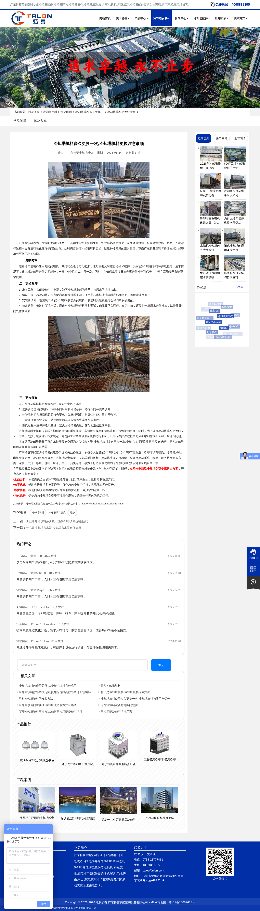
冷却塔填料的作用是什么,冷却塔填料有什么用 (48, 685)
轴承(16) (210, 310)
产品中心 (140, 18)
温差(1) (232, 315)
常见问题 (66, 111)
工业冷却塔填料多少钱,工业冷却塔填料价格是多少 (58, 521)
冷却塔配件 (201, 18)
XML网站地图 (157, 902)
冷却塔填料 (26, 243)
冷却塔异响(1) (202, 318)
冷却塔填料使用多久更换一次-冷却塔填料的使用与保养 (135, 698)
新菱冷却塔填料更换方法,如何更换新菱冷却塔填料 (50, 711)
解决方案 (40, 121)
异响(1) (238, 323)
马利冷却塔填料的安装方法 (36, 698)
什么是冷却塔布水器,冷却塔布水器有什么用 (53, 527)
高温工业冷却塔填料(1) (228, 304)
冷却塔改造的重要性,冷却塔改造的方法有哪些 (48, 705)
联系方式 (239, 18)
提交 (161, 665)
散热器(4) (223, 307)
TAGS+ (240, 286)
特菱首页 (34, 111)
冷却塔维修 (37, 441)
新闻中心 (180, 18)
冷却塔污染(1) (220, 316)
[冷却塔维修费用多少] (130, 67)
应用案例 (220, 18)
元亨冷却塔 (80, 908)
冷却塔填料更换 (57, 512)
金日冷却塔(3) (208, 321)
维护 (72, 512)
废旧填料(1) (214, 304)
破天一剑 (91, 908)
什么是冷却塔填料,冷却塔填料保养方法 (125, 692)
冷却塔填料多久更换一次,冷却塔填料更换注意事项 (53, 503)
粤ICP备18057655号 (182, 902)
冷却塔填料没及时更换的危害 (119, 705)
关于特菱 (121, 18)
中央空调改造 (65, 908)
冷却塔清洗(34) (220, 336)
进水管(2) (209, 332)
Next (4, 67)
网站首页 (105, 18)
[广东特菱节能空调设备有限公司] (32, 23)
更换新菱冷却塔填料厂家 (116, 711)
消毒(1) (219, 328)
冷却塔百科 (160, 18)
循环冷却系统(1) (231, 334)
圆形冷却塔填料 (111, 685)
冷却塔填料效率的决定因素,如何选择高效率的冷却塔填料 (55, 692)
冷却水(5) (230, 326)
